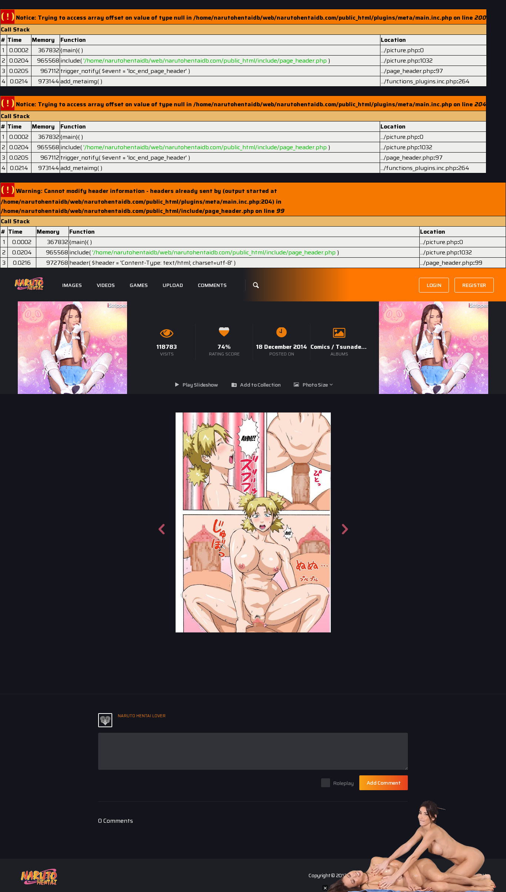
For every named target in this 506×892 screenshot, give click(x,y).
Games (139, 285)
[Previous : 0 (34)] (161, 522)
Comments (212, 285)
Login (434, 285)
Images (72, 285)
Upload (173, 285)
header (79, 262)
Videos (106, 285)
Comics (320, 346)
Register (474, 285)
